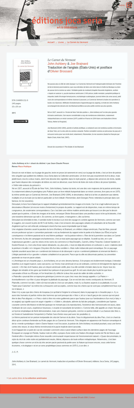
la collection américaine (36, 378)
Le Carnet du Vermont (77, 42)
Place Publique (24, 166)
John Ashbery (57, 63)
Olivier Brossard (61, 71)
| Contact (91, 397)
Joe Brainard (79, 63)
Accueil (51, 42)
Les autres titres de (16, 378)
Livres (61, 42)
